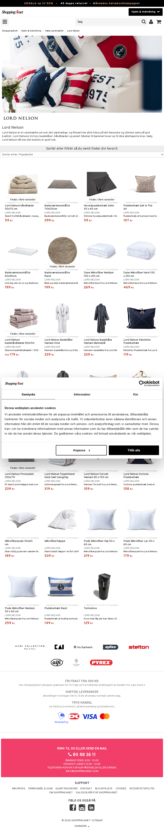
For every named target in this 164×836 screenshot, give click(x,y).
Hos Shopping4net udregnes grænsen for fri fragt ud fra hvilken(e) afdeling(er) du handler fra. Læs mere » (82, 683)
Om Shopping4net (61, 792)
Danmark (81, 826)
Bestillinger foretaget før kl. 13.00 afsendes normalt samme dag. (82, 694)
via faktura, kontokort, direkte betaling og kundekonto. (82, 704)
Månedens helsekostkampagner (116, 3)
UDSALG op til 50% (38, 3)
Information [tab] (82, 394)
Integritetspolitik (142, 788)
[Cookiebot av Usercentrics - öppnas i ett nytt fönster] (141, 383)
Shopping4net (10, 31)
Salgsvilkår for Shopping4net (97, 792)
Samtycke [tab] (28, 394)
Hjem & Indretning (31, 31)
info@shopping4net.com (82, 771)
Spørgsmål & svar (40, 788)
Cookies (121, 788)
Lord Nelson (73, 31)
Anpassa (79, 450)
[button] (159, 22)
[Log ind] (151, 22)
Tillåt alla (134, 450)
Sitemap (97, 820)
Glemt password (66, 788)
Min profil (19, 788)
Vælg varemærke (54, 31)
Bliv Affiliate (103, 788)
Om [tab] (135, 394)
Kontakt (86, 788)
